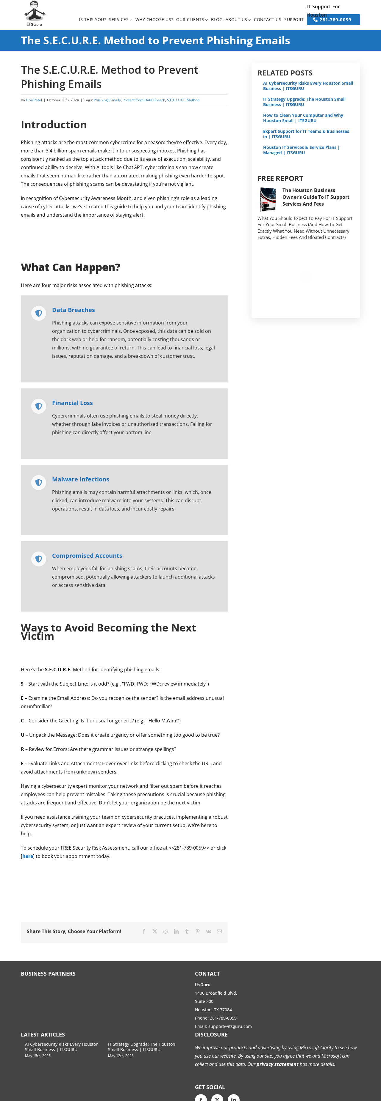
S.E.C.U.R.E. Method (183, 100)
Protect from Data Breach (144, 100)
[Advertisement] (129, 238)
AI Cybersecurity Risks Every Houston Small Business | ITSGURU (308, 85)
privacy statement (277, 1064)
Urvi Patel (34, 100)
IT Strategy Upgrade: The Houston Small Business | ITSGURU (304, 101)
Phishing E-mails (107, 100)
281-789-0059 (223, 1018)
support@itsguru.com (230, 1026)
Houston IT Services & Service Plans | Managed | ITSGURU (301, 149)
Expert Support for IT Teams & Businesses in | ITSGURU (306, 133)
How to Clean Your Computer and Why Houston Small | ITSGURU (303, 117)
